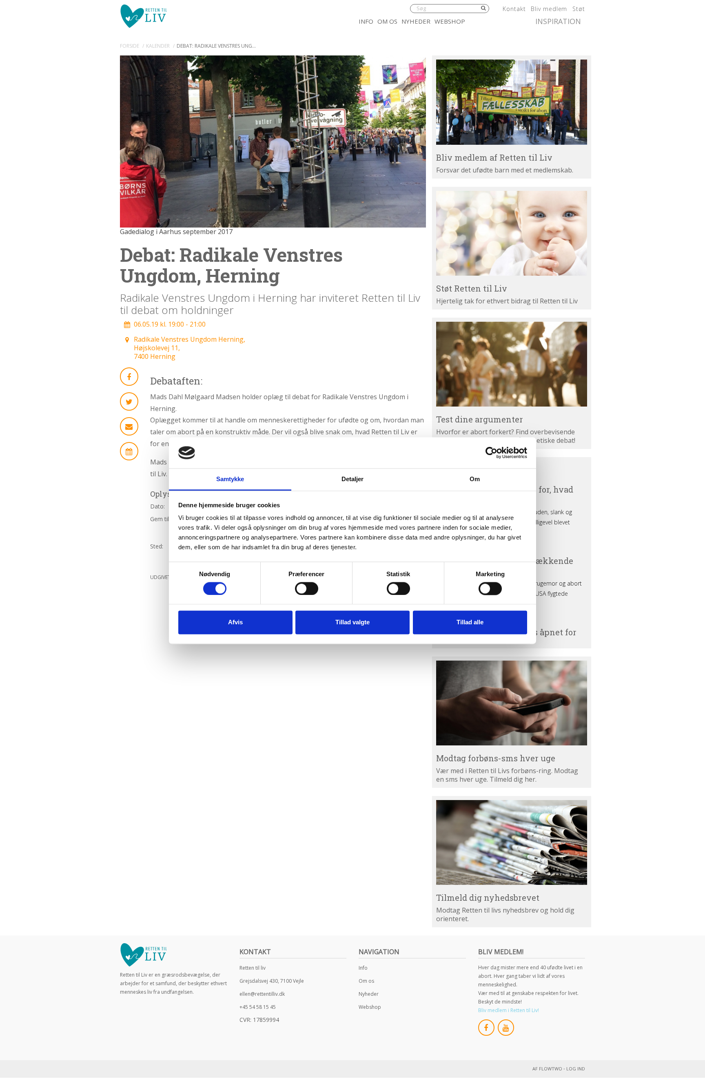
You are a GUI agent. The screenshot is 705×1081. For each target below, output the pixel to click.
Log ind (575, 1069)
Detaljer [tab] (352, 479)
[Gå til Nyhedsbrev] (511, 842)
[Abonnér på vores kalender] (129, 451)
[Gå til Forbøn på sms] (511, 703)
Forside (129, 45)
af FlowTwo (547, 1069)
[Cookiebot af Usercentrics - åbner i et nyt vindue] (491, 453)
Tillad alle (470, 622)
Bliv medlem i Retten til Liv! (508, 1010)
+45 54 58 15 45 (257, 1007)
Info (366, 21)
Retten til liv (252, 967)
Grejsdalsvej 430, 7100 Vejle (271, 980)
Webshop (450, 21)
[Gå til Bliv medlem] (511, 102)
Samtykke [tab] (230, 479)
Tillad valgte (352, 622)
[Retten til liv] (143, 16)
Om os (387, 21)
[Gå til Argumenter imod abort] (511, 364)
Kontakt (514, 9)
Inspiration (558, 21)
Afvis (235, 622)
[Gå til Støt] (511, 233)
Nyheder (415, 21)
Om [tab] (475, 479)
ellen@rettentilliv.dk (262, 993)
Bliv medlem (549, 9)
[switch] (306, 588)
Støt (578, 9)
